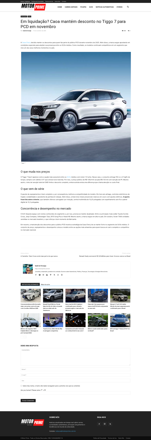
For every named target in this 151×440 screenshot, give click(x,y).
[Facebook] (23, 35)
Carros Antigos (71, 7)
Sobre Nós (57, 1)
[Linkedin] (47, 275)
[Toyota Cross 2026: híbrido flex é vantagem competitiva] (53, 320)
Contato (64, 1)
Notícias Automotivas (105, 7)
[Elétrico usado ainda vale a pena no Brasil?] (98, 320)
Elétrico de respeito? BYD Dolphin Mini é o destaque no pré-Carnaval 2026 (29, 331)
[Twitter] (27, 35)
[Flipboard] (40, 275)
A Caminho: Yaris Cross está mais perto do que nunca (39, 256)
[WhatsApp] (37, 35)
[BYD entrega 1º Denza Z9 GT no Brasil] (120, 320)
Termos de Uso (49, 1)
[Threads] (62, 275)
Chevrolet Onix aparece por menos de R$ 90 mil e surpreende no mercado (98, 306)
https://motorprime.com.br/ (42, 268)
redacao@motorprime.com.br (65, 431)
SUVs (91, 7)
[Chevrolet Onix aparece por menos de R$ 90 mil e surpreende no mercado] (98, 296)
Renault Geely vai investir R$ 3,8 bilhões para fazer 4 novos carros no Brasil (104, 256)
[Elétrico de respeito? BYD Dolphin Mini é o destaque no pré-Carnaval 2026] (31, 320)
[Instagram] (44, 275)
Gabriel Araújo (27, 30)
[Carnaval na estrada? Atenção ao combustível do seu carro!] (75, 320)
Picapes (83, 7)
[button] (127, 7)
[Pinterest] (32, 35)
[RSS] (110, 424)
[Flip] (46, 35)
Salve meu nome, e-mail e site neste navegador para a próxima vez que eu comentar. (51, 386)
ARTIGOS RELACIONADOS (30, 284)
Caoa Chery (26, 42)
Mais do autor (45, 284)
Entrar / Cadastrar (25, 1)
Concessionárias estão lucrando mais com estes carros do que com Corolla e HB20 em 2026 (31, 306)
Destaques (24, 16)
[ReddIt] (42, 35)
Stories (119, 7)
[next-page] (25, 337)
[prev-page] (22, 337)
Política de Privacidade (38, 1)
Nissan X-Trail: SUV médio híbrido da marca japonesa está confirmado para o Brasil (120, 306)
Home (60, 7)
